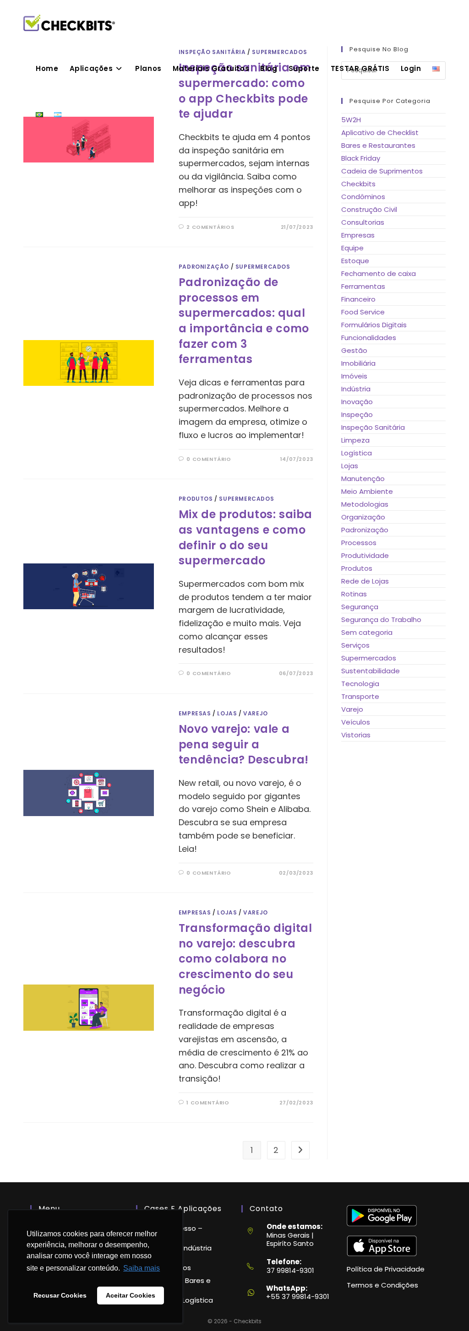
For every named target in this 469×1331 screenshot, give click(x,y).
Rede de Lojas (365, 581)
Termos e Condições (382, 1285)
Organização (363, 517)
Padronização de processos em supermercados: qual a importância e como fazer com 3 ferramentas (244, 321)
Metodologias (364, 504)
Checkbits (358, 184)
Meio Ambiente (367, 491)
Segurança (359, 606)
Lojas (227, 713)
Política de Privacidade (386, 1269)
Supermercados (262, 267)
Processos (358, 542)
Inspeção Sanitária (373, 427)
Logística (356, 453)
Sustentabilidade (370, 671)
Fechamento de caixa (378, 273)
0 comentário (208, 459)
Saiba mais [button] (141, 1268)
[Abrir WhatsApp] (446, 1308)
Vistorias (356, 735)
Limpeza (355, 440)
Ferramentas (363, 286)
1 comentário (207, 1102)
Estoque (355, 260)
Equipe (352, 248)
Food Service (363, 312)
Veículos (355, 722)
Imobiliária (358, 363)
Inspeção (357, 414)
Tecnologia (360, 683)
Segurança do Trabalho (381, 619)
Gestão (354, 350)
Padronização (204, 267)
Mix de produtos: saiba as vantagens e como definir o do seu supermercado (245, 537)
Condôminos (363, 196)
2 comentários (210, 227)
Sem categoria (367, 632)
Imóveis (354, 376)
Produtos (196, 499)
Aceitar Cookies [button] (130, 1295)
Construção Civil (369, 209)
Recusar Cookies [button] (60, 1295)
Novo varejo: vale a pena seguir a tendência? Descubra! (244, 744)
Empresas (195, 713)
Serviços (355, 645)
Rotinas (354, 594)
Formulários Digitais (374, 325)
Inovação (357, 401)
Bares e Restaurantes (378, 145)
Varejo (255, 713)
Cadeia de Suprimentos (382, 171)
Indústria (356, 389)
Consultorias (362, 222)
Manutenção (363, 478)
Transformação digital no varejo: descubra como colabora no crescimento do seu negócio (245, 958)
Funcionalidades (368, 337)
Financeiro (358, 299)
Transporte (360, 696)
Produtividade (365, 555)
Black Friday (360, 158)
